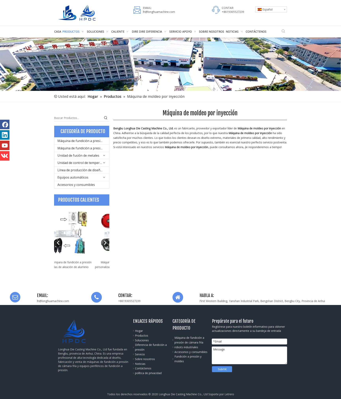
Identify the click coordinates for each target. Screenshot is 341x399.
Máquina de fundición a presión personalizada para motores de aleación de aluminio (82, 267)
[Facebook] (4, 124)
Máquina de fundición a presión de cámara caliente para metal (83, 148)
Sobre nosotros (145, 359)
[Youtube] (4, 145)
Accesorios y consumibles (76, 185)
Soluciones (142, 340)
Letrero (229, 394)
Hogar (139, 331)
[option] (81, 240)
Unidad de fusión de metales (78, 155)
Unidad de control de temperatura (82, 163)
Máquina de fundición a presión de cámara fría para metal (83, 141)
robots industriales (186, 347)
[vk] (4, 156)
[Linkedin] (4, 135)
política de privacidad (148, 373)
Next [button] (105, 243)
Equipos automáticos (72, 177)
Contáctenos (143, 368)
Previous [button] (58, 243)
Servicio (140, 354)
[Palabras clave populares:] (283, 31)
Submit (222, 369)
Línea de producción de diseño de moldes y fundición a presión (83, 170)
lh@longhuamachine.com (159, 12)
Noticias (140, 364)
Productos (141, 335)
